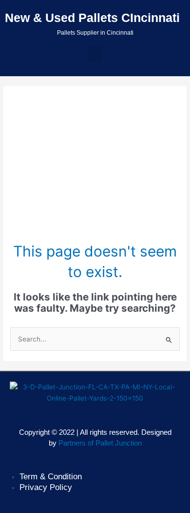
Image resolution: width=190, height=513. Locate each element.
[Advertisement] (95, 168)
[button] (95, 53)
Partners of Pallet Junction (100, 443)
